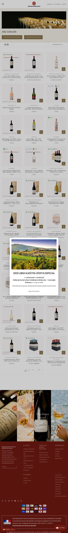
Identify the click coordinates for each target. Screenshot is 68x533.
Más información (34, 291)
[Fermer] (55, 240)
